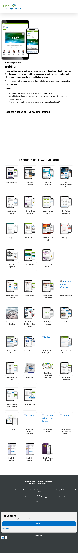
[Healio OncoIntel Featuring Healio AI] (48, 341)
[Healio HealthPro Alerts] (12, 341)
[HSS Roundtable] (30, 228)
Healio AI (12, 429)
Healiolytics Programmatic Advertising (48, 375)
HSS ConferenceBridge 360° (66, 184)
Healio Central (29, 295)
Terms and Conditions (17, 497)
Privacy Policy (27, 497)
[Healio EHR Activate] (12, 448)
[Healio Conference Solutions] (12, 312)
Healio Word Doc (30, 404)
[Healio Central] (30, 286)
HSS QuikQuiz (12, 238)
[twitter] (6, 537)
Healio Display (66, 322)
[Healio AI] (12, 419)
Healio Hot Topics (29, 351)
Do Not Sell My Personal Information (56, 497)
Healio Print (30, 377)
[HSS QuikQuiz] (12, 228)
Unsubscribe (5, 528)
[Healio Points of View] (12, 368)
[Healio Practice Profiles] (48, 201)
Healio (33, 490)
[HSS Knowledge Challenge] (30, 201)
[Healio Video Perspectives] (66, 368)
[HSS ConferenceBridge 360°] (66, 173)
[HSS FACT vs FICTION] (48, 255)
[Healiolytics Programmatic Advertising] (48, 366)
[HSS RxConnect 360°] (48, 228)
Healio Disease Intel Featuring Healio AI (66, 431)
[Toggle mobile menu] (74, 5)
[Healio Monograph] (66, 286)
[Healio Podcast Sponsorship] (66, 341)
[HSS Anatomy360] (12, 173)
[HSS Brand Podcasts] (30, 173)
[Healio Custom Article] (12, 201)
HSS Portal (39, 501)
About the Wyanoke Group (39, 497)
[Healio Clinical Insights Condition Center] (30, 312)
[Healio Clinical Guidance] (48, 419)
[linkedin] (2, 537)
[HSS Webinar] (30, 255)
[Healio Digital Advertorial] (48, 312)
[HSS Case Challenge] (48, 173)
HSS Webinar (30, 265)
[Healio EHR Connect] (30, 448)
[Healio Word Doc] (30, 395)
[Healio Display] (66, 312)
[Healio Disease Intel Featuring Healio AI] (66, 419)
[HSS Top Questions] (66, 228)
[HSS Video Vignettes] (12, 255)
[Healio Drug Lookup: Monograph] (30, 419)
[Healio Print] (30, 368)
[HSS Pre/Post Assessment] (66, 201)
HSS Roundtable (30, 238)
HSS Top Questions (66, 238)
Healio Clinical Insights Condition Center (29, 324)
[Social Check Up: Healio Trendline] (12, 395)
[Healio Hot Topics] (30, 341)
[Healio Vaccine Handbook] (48, 448)
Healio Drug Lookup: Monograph (29, 431)
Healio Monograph (66, 295)
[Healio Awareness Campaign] (12, 286)
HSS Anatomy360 (11, 182)
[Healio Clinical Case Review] (48, 286)
